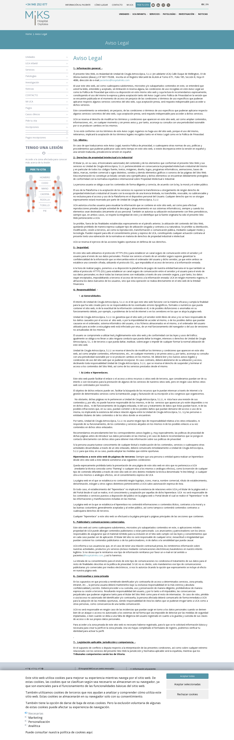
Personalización (39, 722)
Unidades (30, 56)
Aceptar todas (187, 676)
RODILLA (45, 199)
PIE (44, 210)
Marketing (35, 717)
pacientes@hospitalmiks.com (115, 80)
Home (28, 34)
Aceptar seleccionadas (187, 684)
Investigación (32, 82)
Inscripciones (32, 127)
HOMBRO (45, 177)
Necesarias (35, 713)
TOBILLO (45, 205)
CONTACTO (31, 95)
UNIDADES (124, 14)
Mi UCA (29, 101)
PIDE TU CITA (38, 169)
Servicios (30, 69)
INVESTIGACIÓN (187, 14)
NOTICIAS (203, 14)
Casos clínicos (32, 114)
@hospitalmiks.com (93, 555)
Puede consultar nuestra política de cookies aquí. (59, 732)
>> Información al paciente (143, 668)
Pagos (28, 107)
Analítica (34, 726)
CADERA (44, 194)
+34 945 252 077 (36, 4)
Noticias (29, 88)
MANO (44, 188)
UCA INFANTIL (139, 14)
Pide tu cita (31, 120)
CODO (45, 182)
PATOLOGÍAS (169, 14)
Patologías (30, 76)
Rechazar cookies (187, 694)
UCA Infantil (31, 63)
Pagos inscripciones (35, 137)
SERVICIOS (154, 14)
